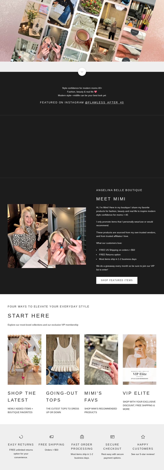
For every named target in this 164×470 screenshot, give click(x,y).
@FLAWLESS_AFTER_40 (104, 102)
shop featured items (117, 280)
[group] (82, 36)
